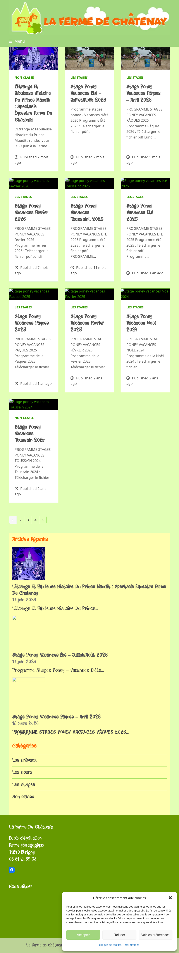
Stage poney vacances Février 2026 (31, 213)
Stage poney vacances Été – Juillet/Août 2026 (88, 93)
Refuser (119, 935)
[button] (170, 898)
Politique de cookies (110, 945)
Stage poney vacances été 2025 (139, 213)
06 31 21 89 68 (22, 859)
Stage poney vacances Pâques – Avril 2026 (143, 93)
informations (131, 945)
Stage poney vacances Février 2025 (87, 323)
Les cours (22, 772)
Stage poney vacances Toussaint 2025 (87, 213)
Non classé (24, 78)
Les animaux (24, 760)
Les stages (79, 78)
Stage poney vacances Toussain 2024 (30, 434)
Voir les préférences (155, 935)
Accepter (83, 935)
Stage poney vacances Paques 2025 (32, 323)
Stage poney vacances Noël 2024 (141, 323)
